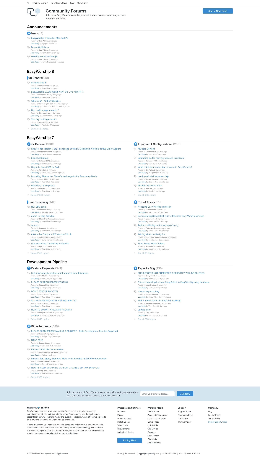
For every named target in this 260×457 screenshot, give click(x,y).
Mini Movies (153, 429)
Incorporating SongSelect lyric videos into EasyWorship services (171, 216)
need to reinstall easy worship (153, 176)
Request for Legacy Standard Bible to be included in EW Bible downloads (68, 358)
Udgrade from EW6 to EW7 (45, 167)
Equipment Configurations (158, 144)
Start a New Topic (217, 11)
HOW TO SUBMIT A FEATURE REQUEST (51, 309)
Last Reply (35, 44)
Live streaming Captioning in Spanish (50, 243)
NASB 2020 (37, 340)
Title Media (152, 439)
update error (144, 309)
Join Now (185, 393)
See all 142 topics (40, 253)
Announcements (42, 27)
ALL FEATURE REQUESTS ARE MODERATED (54, 300)
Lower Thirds (153, 422)
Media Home (153, 411)
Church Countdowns (157, 418)
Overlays (151, 432)
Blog (210, 411)
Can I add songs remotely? (45, 110)
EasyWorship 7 (40, 137)
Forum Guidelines (40, 47)
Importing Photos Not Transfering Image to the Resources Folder (64, 176)
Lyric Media (153, 425)
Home (119, 454)
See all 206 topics (147, 195)
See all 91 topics (146, 253)
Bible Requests (44, 326)
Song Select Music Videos (151, 243)
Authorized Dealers (125, 432)
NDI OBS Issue (38, 206)
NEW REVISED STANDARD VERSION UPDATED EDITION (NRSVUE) (65, 367)
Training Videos (184, 422)
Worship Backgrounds (157, 415)
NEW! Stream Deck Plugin (44, 56)
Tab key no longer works (44, 119)
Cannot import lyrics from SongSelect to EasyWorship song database (173, 282)
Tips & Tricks (148, 202)
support (35, 225)
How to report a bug (148, 291)
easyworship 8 (38, 82)
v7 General (41, 144)
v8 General (38, 78)
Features (121, 411)
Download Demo (124, 418)
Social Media (153, 435)
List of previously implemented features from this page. (59, 273)
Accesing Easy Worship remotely (154, 206)
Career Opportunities (217, 422)
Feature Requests (46, 268)
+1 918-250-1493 (169, 454)
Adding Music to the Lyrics (151, 234)
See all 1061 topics (40, 195)
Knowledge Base (59, 3)
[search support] (28, 3)
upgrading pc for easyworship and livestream (161, 158)
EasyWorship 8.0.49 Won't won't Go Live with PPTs (57, 91)
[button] (129, 408)
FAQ (72, 3)
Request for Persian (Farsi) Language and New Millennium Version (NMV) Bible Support (76, 148)
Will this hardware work (150, 185)
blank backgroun (39, 158)
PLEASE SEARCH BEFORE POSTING (49, 282)
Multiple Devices (146, 148)
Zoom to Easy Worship (42, 216)
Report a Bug (149, 268)
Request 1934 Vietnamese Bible (47, 349)
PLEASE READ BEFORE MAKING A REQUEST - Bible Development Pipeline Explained (74, 331)
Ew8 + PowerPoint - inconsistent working (159, 300)
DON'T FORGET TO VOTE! (44, 291)
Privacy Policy (214, 415)
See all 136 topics (147, 319)
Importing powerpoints (43, 185)
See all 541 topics (40, 319)
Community (82, 3)
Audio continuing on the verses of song (158, 225)
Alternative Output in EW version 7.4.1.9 (51, 234)
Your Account (130, 454)
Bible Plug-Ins (123, 422)
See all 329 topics (40, 377)
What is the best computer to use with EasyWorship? (165, 167)
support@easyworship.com (149, 454)
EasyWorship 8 (40, 71)
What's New (122, 425)
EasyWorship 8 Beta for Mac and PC (49, 38)
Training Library (40, 3)
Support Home (184, 411)
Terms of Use (214, 418)
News (36, 33)
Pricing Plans (129, 440)
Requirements (123, 429)
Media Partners (154, 442)
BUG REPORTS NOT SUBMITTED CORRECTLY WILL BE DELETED (171, 273)
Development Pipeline (47, 261)
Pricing (120, 415)
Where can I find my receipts (46, 101)
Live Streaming (41, 202)
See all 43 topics (39, 128)
